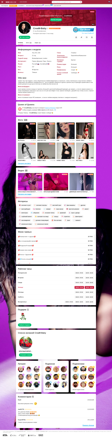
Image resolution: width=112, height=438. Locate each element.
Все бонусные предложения (34, 5)
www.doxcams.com (21, 431)
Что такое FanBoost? (88, 33)
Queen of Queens (50, 108)
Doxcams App (57, 5)
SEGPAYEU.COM (43, 431)
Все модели (4, 5)
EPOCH (37, 431)
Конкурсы (47, 5)
